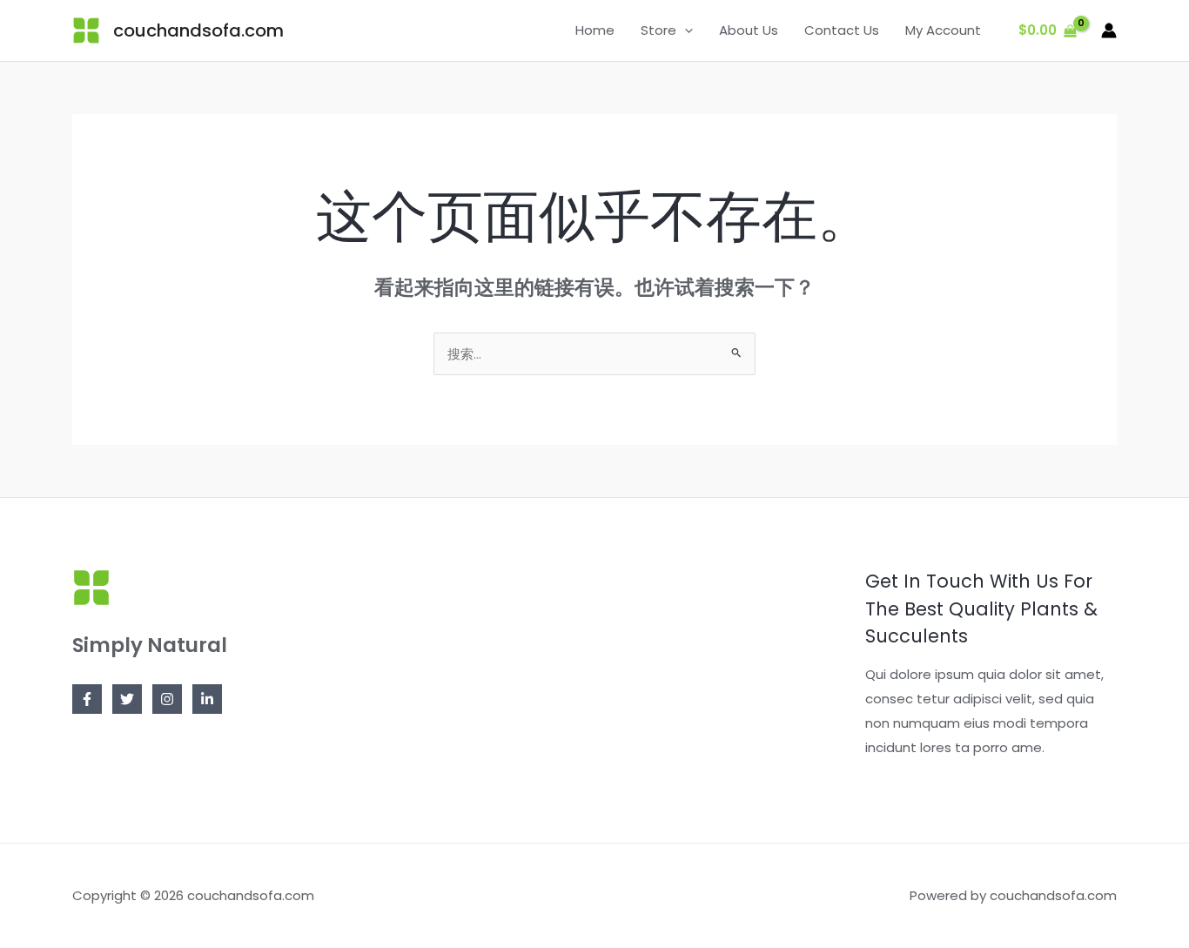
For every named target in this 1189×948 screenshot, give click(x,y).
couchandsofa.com (198, 30)
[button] (684, 30)
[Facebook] (87, 699)
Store (658, 30)
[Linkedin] (207, 699)
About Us (748, 30)
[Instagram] (167, 699)
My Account (943, 30)
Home (595, 30)
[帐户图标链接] (1109, 30)
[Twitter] (127, 699)
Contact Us (841, 30)
